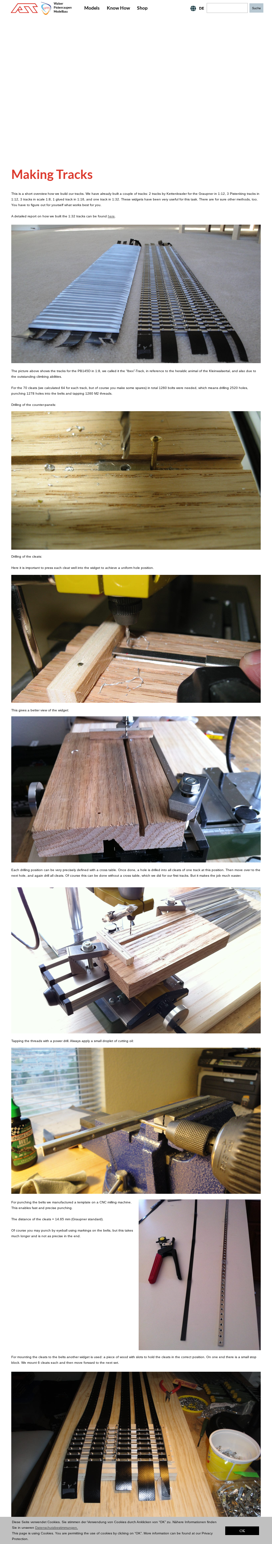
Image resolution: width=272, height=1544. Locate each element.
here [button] (111, 216)
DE (201, 8)
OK (242, 1530)
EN (189, 8)
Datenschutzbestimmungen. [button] (56, 1527)
